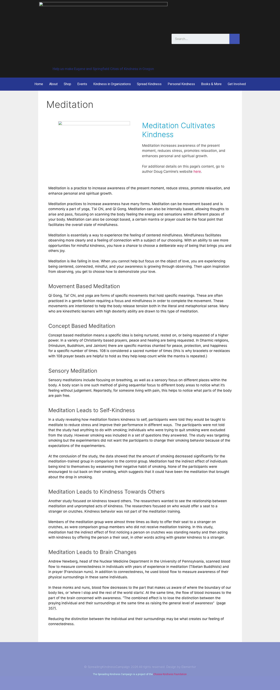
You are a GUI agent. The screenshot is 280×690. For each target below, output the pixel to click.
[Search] (234, 39)
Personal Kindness (181, 84)
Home (38, 84)
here (197, 171)
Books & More (211, 84)
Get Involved (237, 84)
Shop (67, 84)
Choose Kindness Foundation (170, 674)
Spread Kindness (149, 84)
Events (82, 84)
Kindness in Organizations (112, 84)
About (53, 84)
